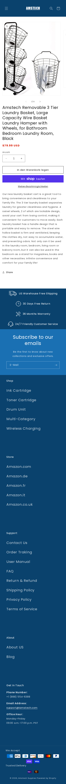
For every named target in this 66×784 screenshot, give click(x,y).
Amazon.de (17, 476)
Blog (10, 656)
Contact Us (16, 542)
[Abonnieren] (55, 365)
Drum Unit (16, 409)
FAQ (10, 571)
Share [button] (9, 272)
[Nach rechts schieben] (40, 101)
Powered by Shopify (46, 778)
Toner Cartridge (21, 400)
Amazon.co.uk (19, 504)
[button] (6, 8)
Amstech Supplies (27, 778)
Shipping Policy (20, 590)
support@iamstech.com (21, 707)
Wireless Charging (23, 428)
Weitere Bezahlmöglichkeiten (33, 186)
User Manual (18, 561)
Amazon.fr (16, 485)
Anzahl (6, 152)
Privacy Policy (18, 599)
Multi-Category (20, 418)
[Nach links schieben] (25, 101)
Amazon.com (18, 466)
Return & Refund (21, 580)
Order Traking (19, 552)
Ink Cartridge (18, 390)
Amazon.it (15, 495)
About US (15, 647)
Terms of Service (21, 609)
